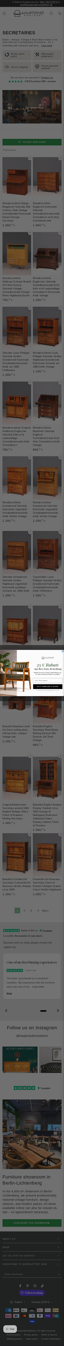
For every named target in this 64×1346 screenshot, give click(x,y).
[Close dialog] (63, 651)
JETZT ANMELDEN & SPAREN (48, 686)
